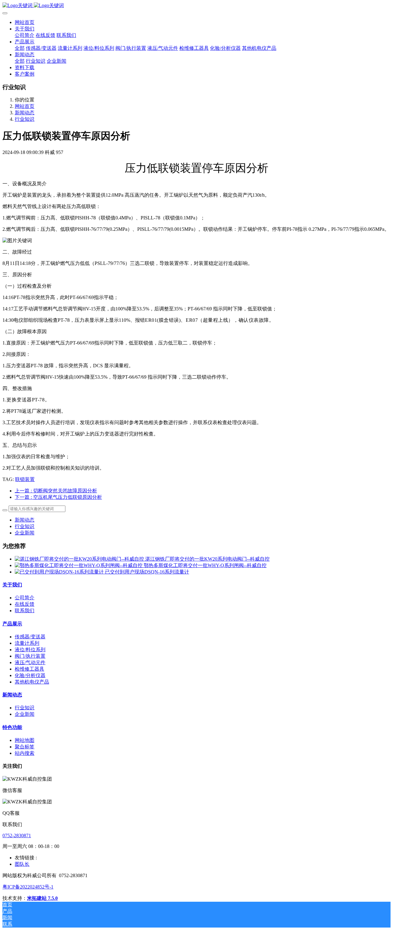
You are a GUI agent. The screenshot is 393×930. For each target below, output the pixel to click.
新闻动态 (24, 112)
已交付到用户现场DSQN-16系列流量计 (147, 571)
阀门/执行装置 (30, 656)
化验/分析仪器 (30, 675)
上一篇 (56, 490)
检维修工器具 (29, 669)
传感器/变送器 (30, 636)
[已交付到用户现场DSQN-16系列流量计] (60, 571)
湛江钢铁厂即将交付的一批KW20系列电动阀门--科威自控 (207, 559)
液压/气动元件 (30, 662)
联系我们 (24, 610)
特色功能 (12, 727)
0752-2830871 (16, 835)
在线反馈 (24, 604)
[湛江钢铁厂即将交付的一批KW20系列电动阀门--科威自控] (80, 559)
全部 (20, 48)
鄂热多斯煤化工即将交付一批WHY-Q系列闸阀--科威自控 (205, 565)
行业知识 (24, 119)
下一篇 (58, 497)
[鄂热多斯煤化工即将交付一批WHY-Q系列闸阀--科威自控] (79, 565)
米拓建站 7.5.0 (42, 898)
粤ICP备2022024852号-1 (27, 886)
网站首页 (24, 22)
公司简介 (24, 597)
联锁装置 (25, 479)
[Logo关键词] (196, 5)
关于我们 (12, 584)
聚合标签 (24, 746)
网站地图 (24, 740)
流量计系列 (27, 643)
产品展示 (12, 623)
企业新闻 (24, 532)
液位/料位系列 (30, 649)
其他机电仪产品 (32, 681)
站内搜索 (24, 753)
